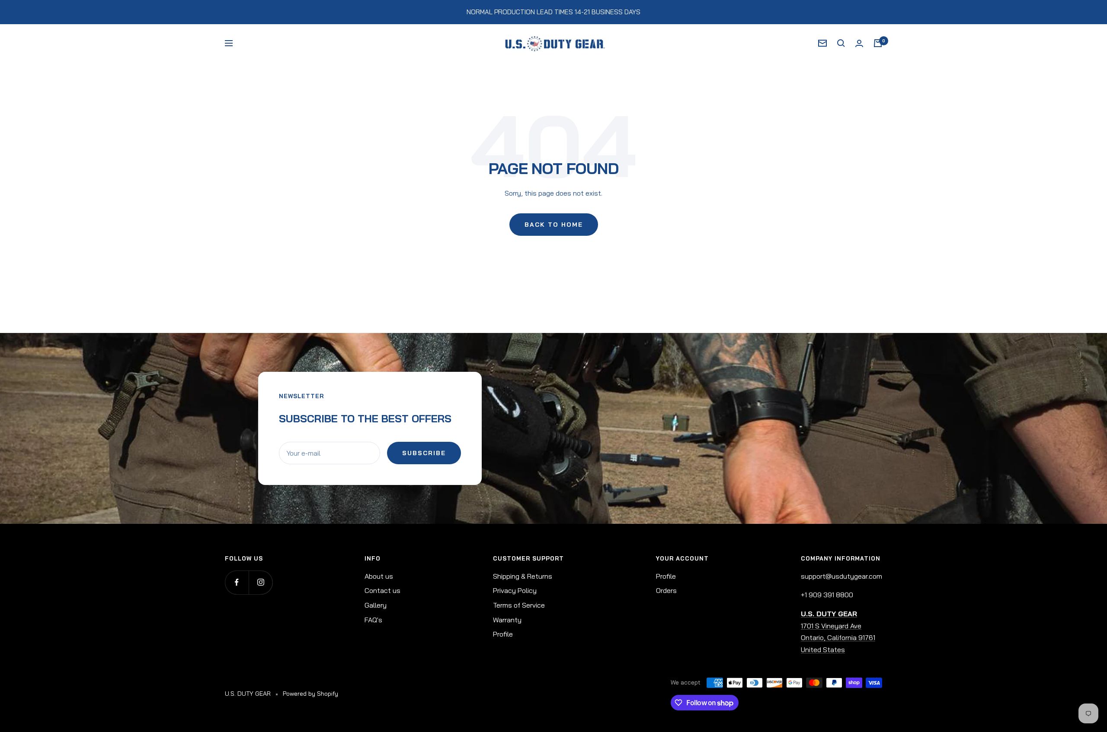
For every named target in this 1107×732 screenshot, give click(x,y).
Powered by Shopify (310, 693)
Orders (666, 590)
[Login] (859, 43)
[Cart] (877, 43)
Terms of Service (519, 605)
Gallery (376, 605)
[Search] (841, 43)
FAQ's (373, 619)
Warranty (507, 619)
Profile (503, 634)
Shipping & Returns (522, 576)
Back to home (554, 224)
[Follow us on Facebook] (237, 582)
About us (379, 576)
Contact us (382, 590)
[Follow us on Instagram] (260, 582)
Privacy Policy (515, 590)
